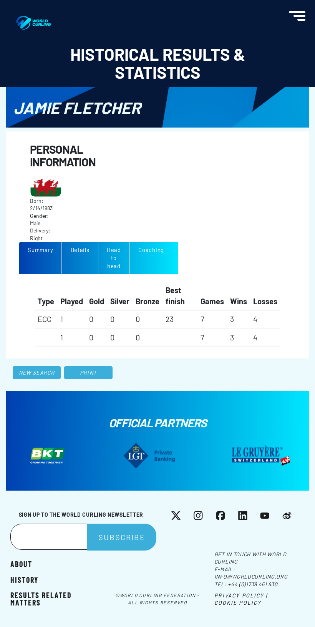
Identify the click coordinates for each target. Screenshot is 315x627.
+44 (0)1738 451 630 (252, 584)
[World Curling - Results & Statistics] (33, 19)
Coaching (151, 249)
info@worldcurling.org (251, 576)
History (24, 579)
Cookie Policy (237, 602)
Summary (40, 249)
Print (88, 372)
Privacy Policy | (241, 595)
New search (37, 372)
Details (80, 249)
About (21, 563)
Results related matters (41, 599)
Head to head (114, 257)
